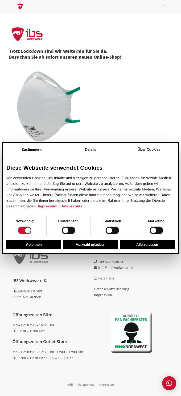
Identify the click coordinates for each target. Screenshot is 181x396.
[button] (169, 383)
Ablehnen (34, 244)
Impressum (48, 206)
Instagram (105, 278)
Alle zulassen (147, 244)
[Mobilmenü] (164, 6)
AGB (70, 385)
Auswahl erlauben (90, 244)
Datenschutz (72, 206)
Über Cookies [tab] (149, 149)
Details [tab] (90, 149)
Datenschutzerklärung (111, 289)
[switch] (68, 230)
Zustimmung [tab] (32, 149)
